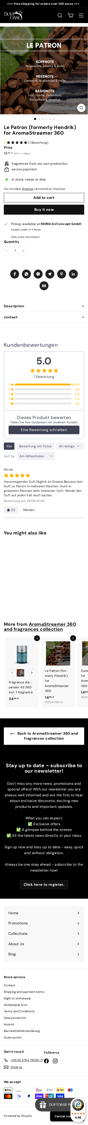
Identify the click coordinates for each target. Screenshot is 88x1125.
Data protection (15, 1018)
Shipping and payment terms (24, 992)
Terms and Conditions (19, 1011)
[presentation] (32, 673)
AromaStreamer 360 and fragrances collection (40, 626)
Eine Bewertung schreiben (44, 429)
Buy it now (44, 209)
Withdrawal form (16, 1005)
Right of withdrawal (17, 998)
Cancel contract (67, 1116)
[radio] (20, 672)
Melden (29, 510)
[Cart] (70, 15)
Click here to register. (44, 884)
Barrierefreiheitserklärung (22, 1031)
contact (11, 317)
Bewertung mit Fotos (35, 446)
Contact (9, 985)
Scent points (13, 1037)
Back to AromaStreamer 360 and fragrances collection (47, 736)
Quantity (11, 241)
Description (14, 306)
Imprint (9, 1024)
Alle (9, 446)
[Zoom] (81, 108)
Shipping (27, 189)
